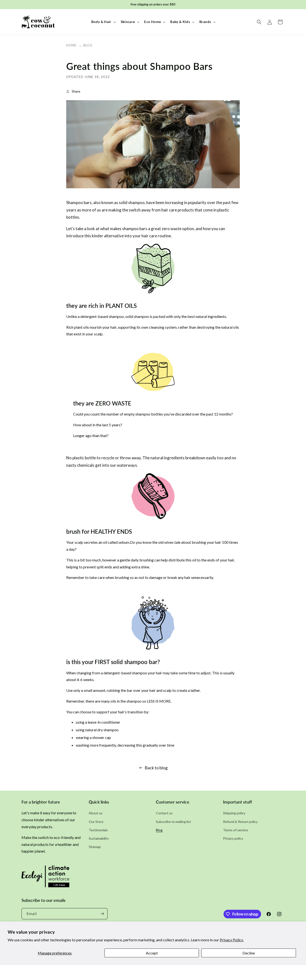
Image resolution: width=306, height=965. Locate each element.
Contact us (164, 813)
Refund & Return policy (240, 822)
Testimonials (98, 830)
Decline (248, 953)
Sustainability (99, 838)
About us (96, 813)
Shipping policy (234, 813)
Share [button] (76, 91)
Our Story (96, 822)
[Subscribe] (102, 913)
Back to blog (156, 767)
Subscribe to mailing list (173, 822)
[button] (103, 22)
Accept (152, 953)
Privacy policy (233, 838)
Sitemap (95, 847)
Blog (88, 45)
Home (71, 45)
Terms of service (235, 830)
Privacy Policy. (232, 939)
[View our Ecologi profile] (45, 877)
